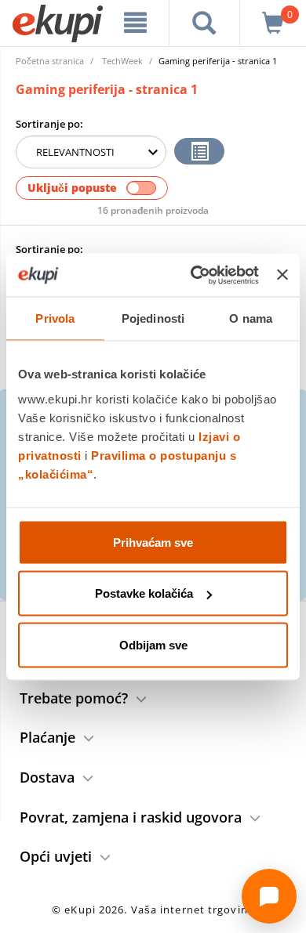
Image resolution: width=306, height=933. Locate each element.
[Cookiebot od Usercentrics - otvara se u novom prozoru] (194, 275)
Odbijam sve (153, 644)
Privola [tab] (55, 318)
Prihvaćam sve (153, 541)
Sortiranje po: (49, 124)
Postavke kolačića (144, 593)
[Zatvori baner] (282, 274)
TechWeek (122, 61)
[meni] (135, 22)
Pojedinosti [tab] (153, 318)
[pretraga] (204, 22)
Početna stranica (50, 61)
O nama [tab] (250, 318)
